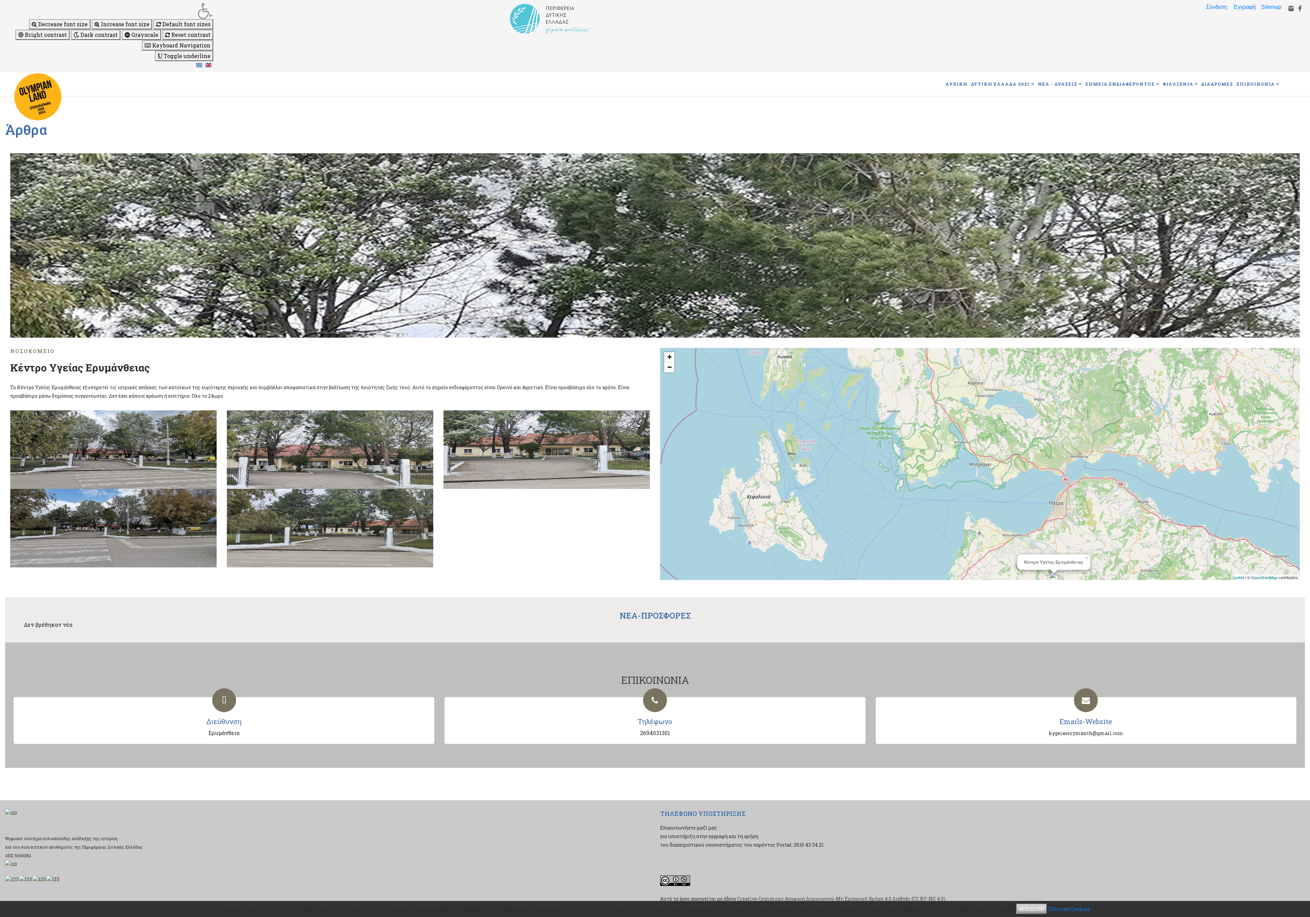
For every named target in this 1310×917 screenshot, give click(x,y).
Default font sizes (185, 24)
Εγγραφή (1245, 7)
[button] (114, 11)
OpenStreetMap (1264, 577)
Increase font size (124, 24)
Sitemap (1271, 7)
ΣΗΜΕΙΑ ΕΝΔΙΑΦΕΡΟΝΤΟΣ (1120, 84)
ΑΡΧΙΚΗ (956, 84)
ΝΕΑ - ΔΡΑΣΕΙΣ (1057, 84)
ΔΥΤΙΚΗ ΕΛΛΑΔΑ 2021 (1000, 84)
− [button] (669, 367)
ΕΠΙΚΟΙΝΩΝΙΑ (1256, 84)
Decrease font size (62, 24)
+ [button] (669, 357)
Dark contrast (98, 34)
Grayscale (144, 34)
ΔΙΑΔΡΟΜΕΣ (1217, 84)
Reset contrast (190, 34)
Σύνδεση (1216, 7)
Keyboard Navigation (180, 45)
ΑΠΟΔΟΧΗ (1031, 909)
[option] (655, 245)
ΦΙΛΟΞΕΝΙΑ (1178, 84)
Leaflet (1238, 577)
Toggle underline (186, 55)
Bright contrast (45, 34)
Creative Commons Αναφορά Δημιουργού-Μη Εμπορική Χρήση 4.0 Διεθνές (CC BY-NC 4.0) (841, 898)
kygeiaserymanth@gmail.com (1086, 733)
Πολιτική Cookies (1069, 909)
